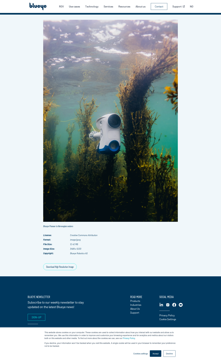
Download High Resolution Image (60, 266)
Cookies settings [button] (140, 353)
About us (141, 6)
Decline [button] (169, 353)
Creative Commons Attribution (83, 235)
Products (135, 300)
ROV (61, 6)
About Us (135, 308)
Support (134, 312)
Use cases (74, 6)
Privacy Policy (129, 338)
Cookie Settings (167, 319)
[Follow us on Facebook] (174, 305)
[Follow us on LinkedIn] (161, 305)
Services (108, 6)
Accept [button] (156, 353)
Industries (135, 304)
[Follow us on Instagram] (168, 305)
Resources (124, 6)
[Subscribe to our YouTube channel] (181, 305)
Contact (159, 6)
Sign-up (36, 317)
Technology (92, 6)
